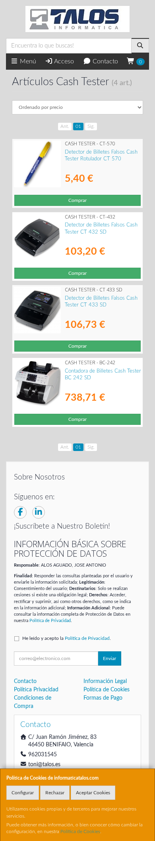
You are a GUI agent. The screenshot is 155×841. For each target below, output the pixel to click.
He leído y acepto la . (66, 638)
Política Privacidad (36, 690)
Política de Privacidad (50, 620)
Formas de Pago (102, 698)
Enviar (109, 658)
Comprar (77, 200)
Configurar (23, 792)
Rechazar (54, 792)
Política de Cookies (80, 831)
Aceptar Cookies (93, 792)
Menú (27, 61)
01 (78, 126)
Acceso (63, 61)
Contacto (104, 61)
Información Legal (105, 681)
